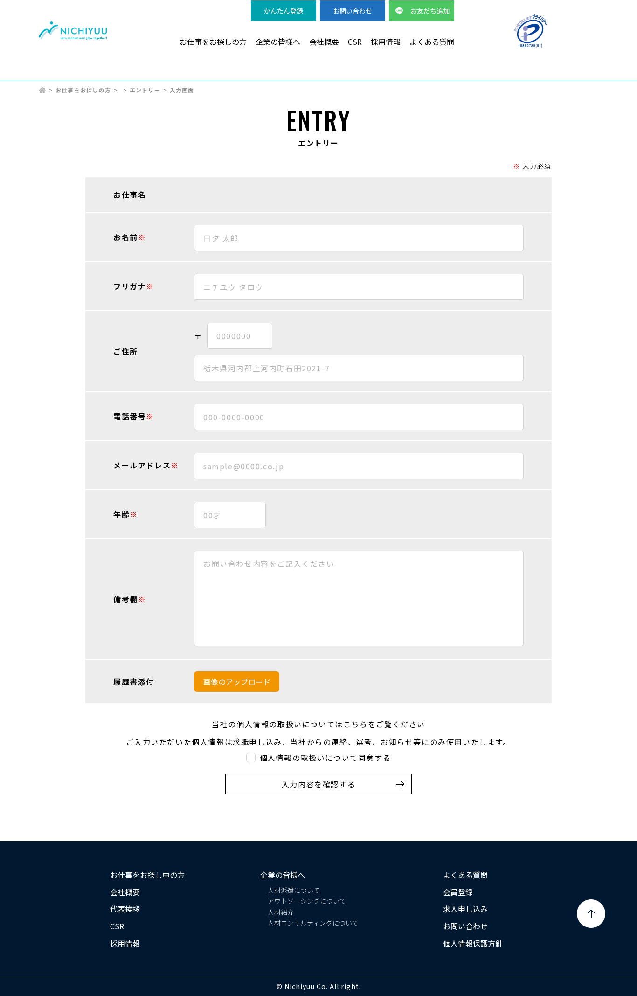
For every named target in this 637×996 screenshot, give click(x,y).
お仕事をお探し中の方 (147, 874)
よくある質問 (431, 41)
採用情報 (386, 41)
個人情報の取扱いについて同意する (325, 758)
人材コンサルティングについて (313, 922)
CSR (355, 41)
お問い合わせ (352, 10)
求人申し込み (465, 908)
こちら (355, 724)
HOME (42, 90)
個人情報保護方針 (473, 943)
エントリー (145, 90)
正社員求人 (579, 75)
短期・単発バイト (511, 75)
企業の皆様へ (278, 41)
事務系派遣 (442, 75)
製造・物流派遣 (298, 75)
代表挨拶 (125, 908)
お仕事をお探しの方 (213, 41)
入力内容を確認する (318, 784)
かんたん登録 (283, 10)
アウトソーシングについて (307, 900)
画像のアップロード (236, 681)
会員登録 (458, 892)
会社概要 (324, 41)
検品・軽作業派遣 (374, 75)
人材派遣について (294, 890)
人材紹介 (281, 912)
